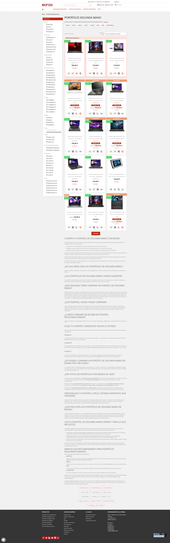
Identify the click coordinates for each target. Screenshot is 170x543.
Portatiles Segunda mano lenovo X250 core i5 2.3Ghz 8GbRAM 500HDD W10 (95, 100)
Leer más (106, 22)
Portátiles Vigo (95, 496)
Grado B (51, 139)
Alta (50, 117)
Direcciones (88, 518)
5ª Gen (50, 156)
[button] (42, 9)
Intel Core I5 (52, 46)
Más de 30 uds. (52, 185)
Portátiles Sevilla (84, 492)
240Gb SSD (51, 72)
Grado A (51, 137)
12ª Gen (50, 172)
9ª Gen (50, 165)
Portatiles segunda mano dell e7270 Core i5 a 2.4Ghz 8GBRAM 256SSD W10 (96, 138)
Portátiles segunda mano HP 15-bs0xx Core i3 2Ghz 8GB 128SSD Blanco (75, 100)
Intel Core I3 (51, 44)
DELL (50, 24)
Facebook (43, 538)
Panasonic (51, 31)
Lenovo (50, 29)
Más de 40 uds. (52, 187)
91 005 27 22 (99, 2)
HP (49, 26)
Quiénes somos (67, 514)
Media (50, 122)
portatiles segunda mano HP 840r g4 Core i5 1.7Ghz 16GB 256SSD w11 (116, 60)
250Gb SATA (51, 75)
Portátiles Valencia (84, 488)
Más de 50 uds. (52, 190)
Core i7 (86, 25)
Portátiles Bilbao (85, 496)
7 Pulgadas (51, 100)
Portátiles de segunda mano (48, 516)
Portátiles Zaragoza (106, 492)
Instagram (55, 538)
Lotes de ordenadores (47, 522)
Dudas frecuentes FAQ (69, 516)
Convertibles (110, 25)
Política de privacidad (68, 530)
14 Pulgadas (52, 107)
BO (47, 5)
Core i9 (50, 39)
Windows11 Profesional (54, 150)
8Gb (50, 59)
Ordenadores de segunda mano (49, 514)
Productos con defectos (47, 524)
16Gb (50, 62)
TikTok (58, 538)
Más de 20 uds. (52, 183)
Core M (50, 42)
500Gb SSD (51, 87)
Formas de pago (67, 524)
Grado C (51, 141)
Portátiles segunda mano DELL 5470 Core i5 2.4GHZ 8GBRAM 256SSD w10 (117, 138)
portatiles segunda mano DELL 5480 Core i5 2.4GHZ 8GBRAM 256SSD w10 (96, 214)
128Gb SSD (51, 70)
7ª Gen (50, 160)
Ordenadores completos (47, 520)
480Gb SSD (51, 82)
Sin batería (51, 124)
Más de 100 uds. (52, 192)
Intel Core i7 (52, 49)
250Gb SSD (51, 77)
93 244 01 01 (92, 2)
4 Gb (50, 57)
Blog (65, 518)
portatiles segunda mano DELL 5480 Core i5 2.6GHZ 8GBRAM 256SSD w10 (96, 60)
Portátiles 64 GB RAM (108, 501)
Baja (50, 120)
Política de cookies (68, 528)
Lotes (99, 9)
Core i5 (80, 25)
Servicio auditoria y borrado (48, 526)
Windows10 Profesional (54, 147)
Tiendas (65, 534)
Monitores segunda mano (89, 9)
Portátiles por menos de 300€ (95, 505)
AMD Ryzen (51, 37)
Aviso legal (66, 526)
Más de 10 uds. (52, 180)
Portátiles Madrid (107, 488)
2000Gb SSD (51, 94)
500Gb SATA (51, 84)
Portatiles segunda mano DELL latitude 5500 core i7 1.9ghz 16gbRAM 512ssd (75, 60)
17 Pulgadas (51, 111)
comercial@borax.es (113, 530)
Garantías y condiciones (69, 522)
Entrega (65, 520)
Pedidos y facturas (90, 516)
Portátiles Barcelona (96, 488)
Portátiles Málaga (95, 492)
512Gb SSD (51, 89)
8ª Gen (51, 163)
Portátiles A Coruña (105, 496)
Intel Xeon (51, 51)
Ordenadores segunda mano (60, 9)
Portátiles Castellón (83, 501)
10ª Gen (51, 167)
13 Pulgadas (52, 104)
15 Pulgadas (52, 109)
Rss (49, 538)
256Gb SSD (52, 79)
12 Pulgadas (52, 102)
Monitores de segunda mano (48, 518)
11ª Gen (51, 170)
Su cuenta (89, 512)
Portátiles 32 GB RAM (95, 501)
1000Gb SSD (52, 91)
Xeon (97, 25)
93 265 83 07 (107, 2)
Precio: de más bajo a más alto (115, 34)
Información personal (90, 514)
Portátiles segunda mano (75, 9)
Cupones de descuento (91, 520)
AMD (102, 25)
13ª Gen (50, 175)
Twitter (46, 538)
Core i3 (74, 25)
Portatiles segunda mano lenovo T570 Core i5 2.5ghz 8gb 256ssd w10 (117, 214)
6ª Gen (50, 158)
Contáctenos (66, 532)
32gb (50, 64)
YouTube (52, 538)
